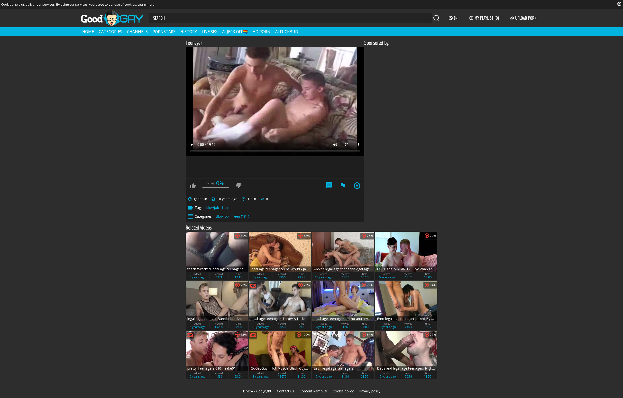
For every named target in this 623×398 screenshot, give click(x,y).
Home (88, 31)
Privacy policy (369, 391)
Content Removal (313, 391)
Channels (137, 31)
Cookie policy (343, 391)
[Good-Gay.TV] (114, 18)
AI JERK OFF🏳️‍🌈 (235, 31)
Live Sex (209, 31)
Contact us (285, 391)
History (188, 31)
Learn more (146, 4)
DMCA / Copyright (257, 391)
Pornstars (164, 31)
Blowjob (222, 216)
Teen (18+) (240, 216)
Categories (110, 31)
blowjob (212, 207)
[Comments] (328, 185)
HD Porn (261, 31)
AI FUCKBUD (286, 31)
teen (225, 207)
